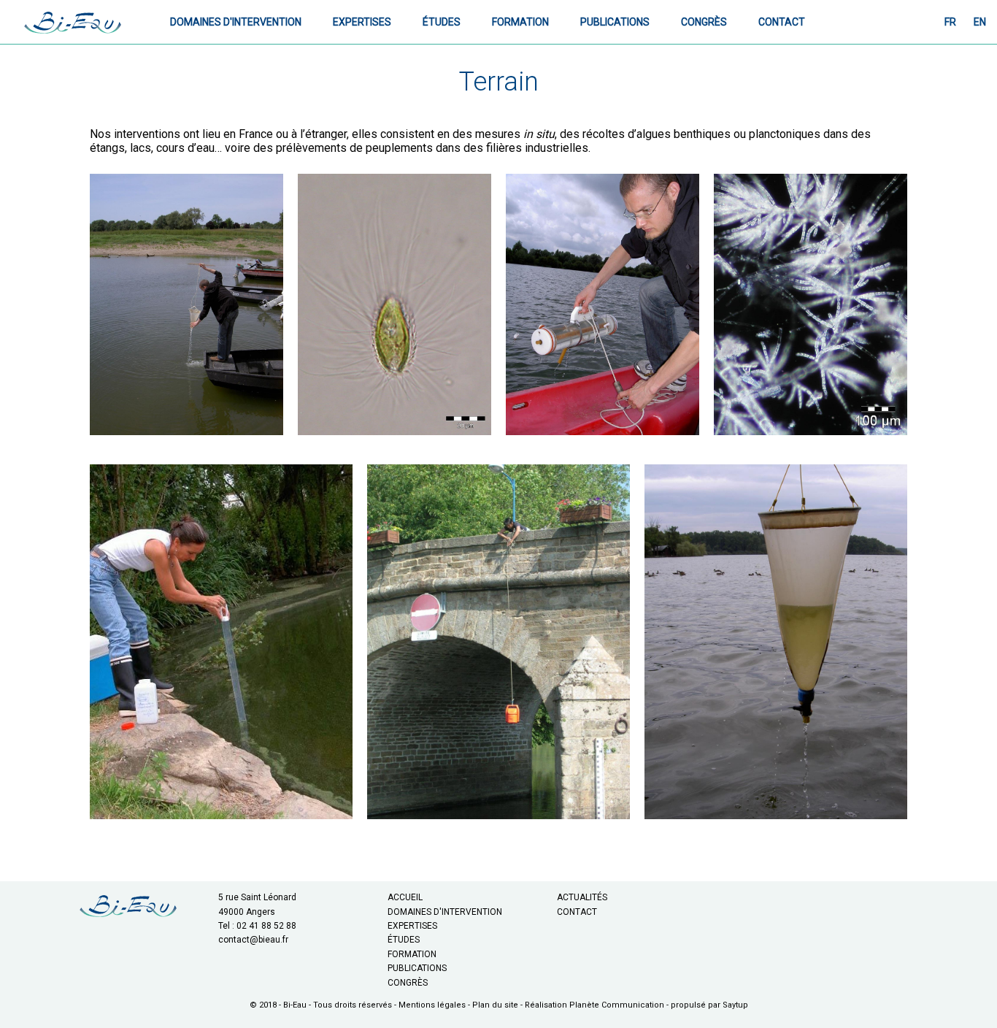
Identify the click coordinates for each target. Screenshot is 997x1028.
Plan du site (495, 1005)
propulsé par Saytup (709, 1005)
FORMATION (412, 954)
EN (980, 22)
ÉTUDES (404, 940)
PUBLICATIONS (417, 968)
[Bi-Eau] (73, 22)
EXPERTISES (412, 926)
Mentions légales (432, 1005)
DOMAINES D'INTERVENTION (445, 912)
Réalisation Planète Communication (594, 1005)
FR (950, 22)
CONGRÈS (408, 983)
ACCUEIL (405, 897)
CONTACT (577, 912)
